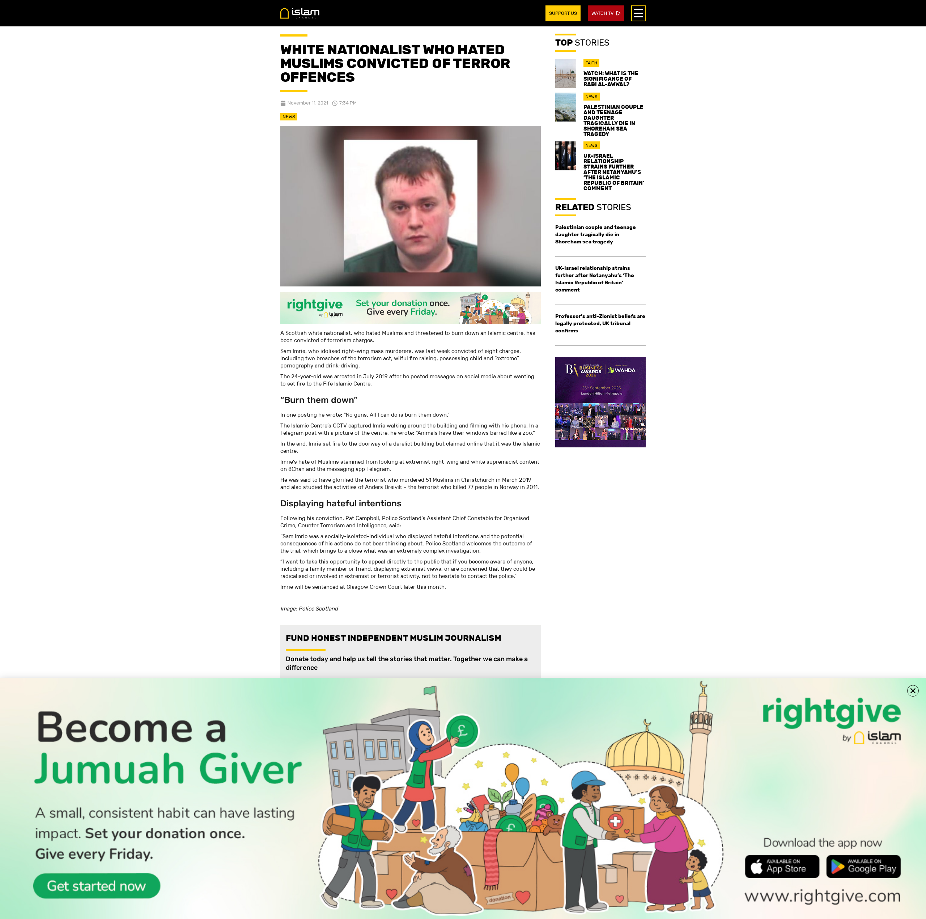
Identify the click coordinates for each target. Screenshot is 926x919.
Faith (591, 62)
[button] (913, 691)
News (289, 117)
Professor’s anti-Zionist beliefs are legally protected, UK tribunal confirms (600, 323)
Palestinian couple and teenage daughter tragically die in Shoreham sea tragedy (613, 120)
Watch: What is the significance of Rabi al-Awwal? (610, 79)
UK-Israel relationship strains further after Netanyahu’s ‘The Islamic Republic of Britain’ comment (613, 172)
